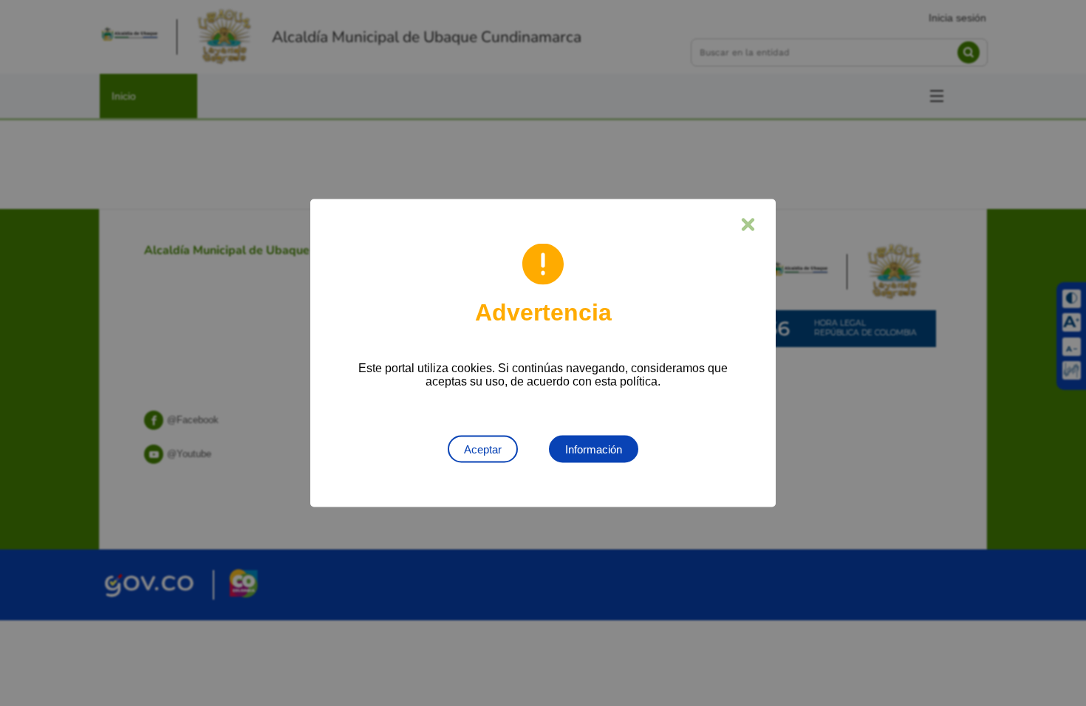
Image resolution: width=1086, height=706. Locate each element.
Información (593, 449)
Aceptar (483, 449)
